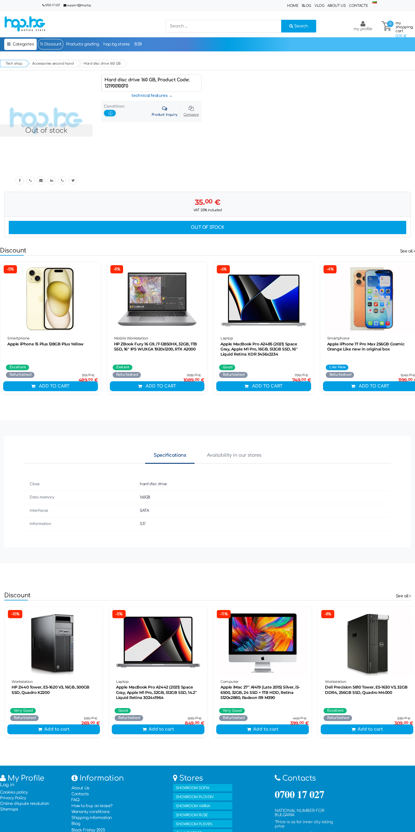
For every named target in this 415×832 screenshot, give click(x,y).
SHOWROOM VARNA (193, 806)
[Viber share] (30, 180)
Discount (52, 44)
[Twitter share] (73, 180)
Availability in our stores (234, 455)
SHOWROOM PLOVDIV (195, 797)
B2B (138, 44)
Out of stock (207, 227)
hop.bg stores (116, 44)
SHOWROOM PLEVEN (194, 824)
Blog (306, 6)
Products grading (82, 44)
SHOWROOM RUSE (192, 815)
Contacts (358, 6)
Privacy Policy (13, 798)
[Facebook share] (20, 180)
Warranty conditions (90, 812)
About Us (336, 6)
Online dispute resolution (24, 803)
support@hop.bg (79, 5)
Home (292, 6)
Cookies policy (14, 792)
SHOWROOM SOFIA (192, 788)
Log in (7, 784)
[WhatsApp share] (62, 180)
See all (407, 251)
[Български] (374, 2)
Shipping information (91, 818)
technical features (149, 95)
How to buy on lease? (92, 806)
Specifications (170, 455)
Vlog (319, 6)
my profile (362, 29)
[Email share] (41, 180)
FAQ (75, 800)
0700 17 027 (52, 5)
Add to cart (54, 386)
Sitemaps (9, 809)
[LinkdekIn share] (51, 180)
